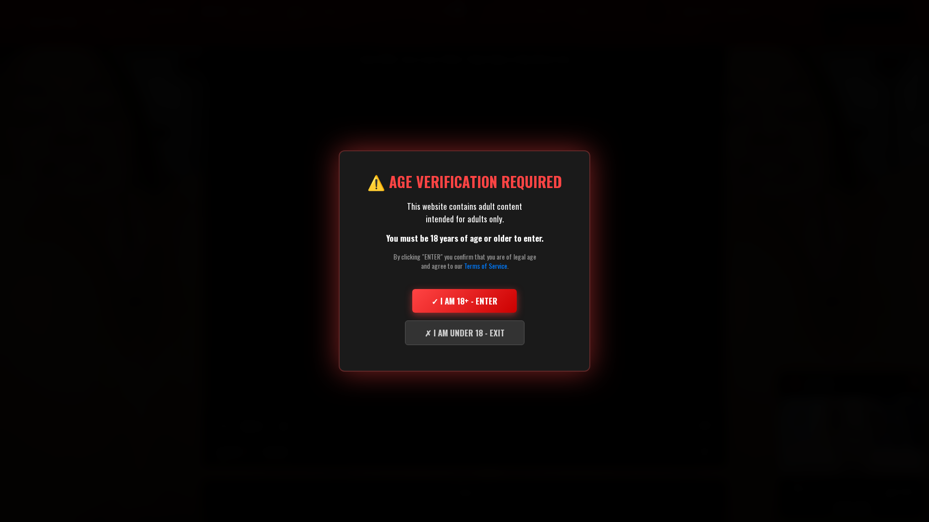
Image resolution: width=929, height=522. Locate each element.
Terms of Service (485, 266)
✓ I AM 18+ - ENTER (464, 301)
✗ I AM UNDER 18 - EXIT (465, 333)
